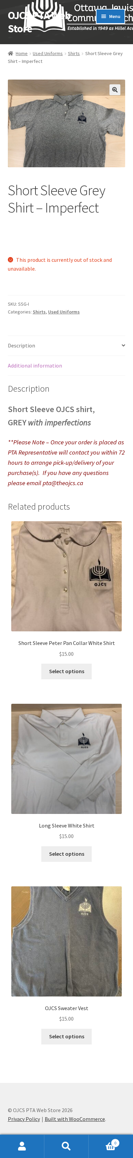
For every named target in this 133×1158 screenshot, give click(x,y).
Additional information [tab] (35, 365)
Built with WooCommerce (75, 1119)
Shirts (74, 53)
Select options (66, 671)
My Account (22, 1146)
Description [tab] (21, 345)
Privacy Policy (24, 1119)
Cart (102, 1140)
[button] (114, 89)
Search (66, 1146)
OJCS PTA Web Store (39, 21)
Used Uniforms (48, 53)
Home (22, 53)
